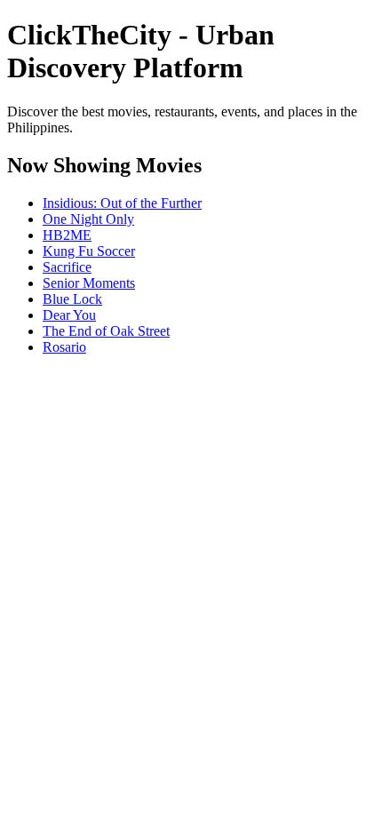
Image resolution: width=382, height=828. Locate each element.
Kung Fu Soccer (89, 251)
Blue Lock (72, 299)
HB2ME (67, 235)
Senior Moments (89, 283)
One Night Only (88, 219)
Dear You (69, 314)
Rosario (64, 346)
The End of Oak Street (106, 330)
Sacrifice (67, 267)
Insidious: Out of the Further (122, 203)
